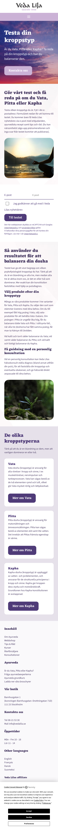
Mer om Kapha (23, 606)
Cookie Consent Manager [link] (13, 787)
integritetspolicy (11, 227)
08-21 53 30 (14, 720)
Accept (29, 811)
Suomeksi (9, 769)
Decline (29, 817)
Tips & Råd (9, 644)
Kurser (7, 647)
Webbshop (9, 640)
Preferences (29, 824)
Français (8, 762)
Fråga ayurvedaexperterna (17, 674)
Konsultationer (12, 655)
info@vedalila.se (17, 723)
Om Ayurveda (11, 637)
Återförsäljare (11, 651)
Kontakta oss (18, 70)
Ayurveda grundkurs (14, 678)
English (8, 759)
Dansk (7, 766)
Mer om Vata (21, 498)
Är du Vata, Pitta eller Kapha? (19, 670)
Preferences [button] (46, 803)
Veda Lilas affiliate (15, 777)
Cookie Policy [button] (38, 800)
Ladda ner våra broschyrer (17, 681)
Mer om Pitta (22, 550)
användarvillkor (28, 227)
